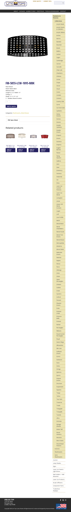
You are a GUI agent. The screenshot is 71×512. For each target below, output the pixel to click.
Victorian (59, 421)
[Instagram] (66, 500)
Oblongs (58, 270)
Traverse (59, 402)
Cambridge (59, 60)
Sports (58, 375)
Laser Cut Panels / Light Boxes (58, 470)
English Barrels (58, 148)
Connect (58, 98)
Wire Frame (59, 440)
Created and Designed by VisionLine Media (43, 508)
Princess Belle (59, 317)
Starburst (59, 359)
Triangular (59, 408)
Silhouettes (59, 345)
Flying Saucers (58, 157)
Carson (58, 64)
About (16, 11)
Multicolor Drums (59, 253)
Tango (58, 393)
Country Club (60, 101)
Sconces (57, 449)
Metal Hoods (60, 232)
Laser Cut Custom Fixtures (59, 188)
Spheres (58, 372)
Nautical (58, 257)
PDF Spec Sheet (13, 120)
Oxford (58, 297)
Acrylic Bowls (60, 24)
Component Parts (58, 486)
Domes (58, 119)
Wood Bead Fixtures (59, 444)
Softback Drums (59, 352)
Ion (57, 180)
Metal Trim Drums (59, 236)
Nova (58, 267)
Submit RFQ (47, 1)
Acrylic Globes (60, 32)
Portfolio (40, 11)
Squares (58, 390)
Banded (58, 42)
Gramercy (59, 170)
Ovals (58, 291)
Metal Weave (25, 113)
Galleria (58, 161)
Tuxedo (58, 415)
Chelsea (58, 76)
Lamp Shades (57, 463)
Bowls (58, 48)
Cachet (58, 54)
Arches (58, 35)
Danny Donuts (58, 115)
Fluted (58, 153)
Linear (58, 201)
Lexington (59, 198)
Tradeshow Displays (56, 489)
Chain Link (59, 70)
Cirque (58, 82)
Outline (58, 287)
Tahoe (58, 396)
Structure (59, 383)
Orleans (58, 284)
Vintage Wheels (58, 425)
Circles (58, 79)
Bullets (58, 51)
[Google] (63, 500)
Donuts (58, 122)
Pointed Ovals (58, 312)
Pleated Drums (58, 304)
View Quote (37, 1)
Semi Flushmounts (58, 456)
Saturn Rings (60, 342)
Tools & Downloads (52, 11)
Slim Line (59, 348)
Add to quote (11, 106)
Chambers (59, 73)
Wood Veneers (58, 433)
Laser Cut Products (59, 479)
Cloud (58, 89)
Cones (58, 92)
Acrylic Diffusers (58, 482)
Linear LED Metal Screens (59, 206)
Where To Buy (31, 11)
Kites (58, 183)
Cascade (58, 67)
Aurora (58, 38)
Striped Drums (58, 379)
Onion (58, 276)
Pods (58, 308)
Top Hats (59, 399)
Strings (58, 369)
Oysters (58, 294)
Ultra (57, 418)
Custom (55, 460)
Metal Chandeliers (59, 227)
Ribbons (58, 331)
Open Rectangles (59, 280)
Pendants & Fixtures (57, 17)
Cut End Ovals (60, 108)
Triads (58, 405)
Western (59, 437)
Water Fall (59, 429)
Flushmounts (16, 113)
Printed (58, 321)
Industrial (59, 176)
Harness (59, 173)
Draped (58, 135)
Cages (58, 57)
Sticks (58, 366)
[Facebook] (60, 500)
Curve (58, 104)
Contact (63, 11)
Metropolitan (60, 243)
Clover (58, 86)
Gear (57, 167)
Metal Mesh (59, 223)
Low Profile (59, 217)
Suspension (59, 386)
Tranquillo (59, 412)
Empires (58, 144)
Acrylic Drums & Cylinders (60, 28)
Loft (57, 214)
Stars (58, 363)
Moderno (59, 246)
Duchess (59, 141)
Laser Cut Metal (59, 194)
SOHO (58, 356)
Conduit (58, 95)
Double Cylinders (59, 126)
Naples (58, 260)
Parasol (58, 300)
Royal (58, 339)
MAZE (58, 220)
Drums (58, 138)
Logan (58, 211)
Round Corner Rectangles (60, 335)
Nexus (58, 264)
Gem (57, 164)
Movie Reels (60, 249)
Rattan (58, 324)
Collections (58, 21)
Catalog (22, 11)
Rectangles (59, 327)
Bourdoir (59, 45)
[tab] (12, 120)
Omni (58, 273)
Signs (54, 466)
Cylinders (59, 111)
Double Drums (58, 131)
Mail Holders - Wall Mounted (58, 475)
